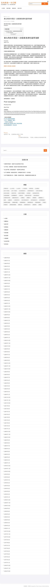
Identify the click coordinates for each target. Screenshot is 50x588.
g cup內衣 (12, 188)
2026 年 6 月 (7, 263)
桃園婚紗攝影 (15, 202)
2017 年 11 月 (7, 534)
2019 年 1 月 (7, 497)
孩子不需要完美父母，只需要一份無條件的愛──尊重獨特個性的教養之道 (20, 175)
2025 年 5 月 (7, 294)
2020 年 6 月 (7, 448)
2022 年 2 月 (7, 391)
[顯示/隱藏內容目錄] (20, 29)
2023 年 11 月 (7, 343)
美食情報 (9, 8)
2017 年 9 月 (7, 539)
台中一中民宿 (14, 190)
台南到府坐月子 (31, 190)
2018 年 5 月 (7, 517)
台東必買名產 (36, 195)
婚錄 (5, 200)
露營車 (5, 66)
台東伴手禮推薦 (21, 193)
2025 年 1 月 (7, 303)
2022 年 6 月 (7, 380)
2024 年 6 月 (7, 323)
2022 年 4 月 (7, 386)
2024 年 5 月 (7, 326)
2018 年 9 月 (7, 508)
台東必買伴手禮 (28, 195)
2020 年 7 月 (7, 445)
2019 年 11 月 (7, 468)
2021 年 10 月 (7, 403)
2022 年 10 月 (7, 368)
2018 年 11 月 (7, 502)
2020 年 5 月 (7, 451)
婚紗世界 (20, 8)
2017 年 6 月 (7, 548)
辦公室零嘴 (6, 241)
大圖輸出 (22, 197)
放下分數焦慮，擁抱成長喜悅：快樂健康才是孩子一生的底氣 (17, 172)
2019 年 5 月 (7, 485)
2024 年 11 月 (7, 309)
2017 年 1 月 (7, 562)
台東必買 (21, 195)
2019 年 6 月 (7, 482)
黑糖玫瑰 (34, 204)
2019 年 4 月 (7, 488)
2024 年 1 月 (7, 337)
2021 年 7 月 (7, 411)
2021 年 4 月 (7, 420)
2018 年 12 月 (7, 500)
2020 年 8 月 (7, 443)
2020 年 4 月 (7, 454)
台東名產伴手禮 (36, 193)
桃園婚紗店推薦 (7, 202)
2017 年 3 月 (7, 557)
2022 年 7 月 (7, 377)
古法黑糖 (37, 188)
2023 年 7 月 (7, 354)
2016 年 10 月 (7, 571)
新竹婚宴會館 (42, 200)
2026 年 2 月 (7, 269)
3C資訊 (3, 8)
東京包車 (9, 66)
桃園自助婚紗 (37, 202)
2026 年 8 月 (7, 257)
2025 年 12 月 (7, 274)
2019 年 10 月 (7, 471)
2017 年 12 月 (7, 531)
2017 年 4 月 (7, 554)
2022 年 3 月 (7, 388)
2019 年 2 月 (7, 494)
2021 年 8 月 (7, 408)
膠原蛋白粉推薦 (13, 204)
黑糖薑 (40, 204)
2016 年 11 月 (7, 568)
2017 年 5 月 (7, 551)
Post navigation (10, 32)
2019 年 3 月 (7, 491)
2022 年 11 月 (7, 366)
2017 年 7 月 (7, 545)
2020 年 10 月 (7, 437)
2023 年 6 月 (7, 357)
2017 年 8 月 (7, 542)
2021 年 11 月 (7, 400)
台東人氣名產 (6, 193)
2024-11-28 (7, 16)
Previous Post (14, 33)
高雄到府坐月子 (27, 204)
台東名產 (28, 193)
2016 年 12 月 (7, 565)
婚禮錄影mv (41, 197)
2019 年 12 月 (7, 465)
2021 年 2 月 (7, 425)
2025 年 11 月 (7, 277)
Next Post (14, 34)
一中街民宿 (25, 188)
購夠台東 (20, 204)
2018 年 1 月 (7, 528)
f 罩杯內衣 (6, 188)
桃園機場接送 (22, 202)
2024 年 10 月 (7, 311)
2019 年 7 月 (7, 480)
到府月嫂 (31, 188)
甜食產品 (6, 227)
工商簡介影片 (16, 200)
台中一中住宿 (6, 190)
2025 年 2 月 (7, 300)
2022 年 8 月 (7, 374)
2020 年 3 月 (7, 457)
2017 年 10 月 (7, 537)
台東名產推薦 (6, 195)
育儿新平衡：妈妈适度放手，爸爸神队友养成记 (14, 169)
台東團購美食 (14, 195)
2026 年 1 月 (7, 272)
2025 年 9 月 (7, 283)
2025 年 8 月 (7, 286)
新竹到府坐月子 (34, 200)
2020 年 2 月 (7, 460)
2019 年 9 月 (7, 474)
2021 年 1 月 (7, 428)
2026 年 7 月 (7, 260)
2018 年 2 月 (7, 525)
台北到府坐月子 (22, 190)
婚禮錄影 (34, 197)
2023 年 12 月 (7, 340)
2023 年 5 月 (7, 360)
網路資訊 (14, 8)
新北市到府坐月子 (25, 200)
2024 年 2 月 (7, 334)
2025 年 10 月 (7, 280)
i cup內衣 (18, 188)
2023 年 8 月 (7, 351)
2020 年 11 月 (7, 434)
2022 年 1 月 (7, 394)
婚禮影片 (28, 197)
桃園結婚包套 (30, 202)
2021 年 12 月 (7, 397)
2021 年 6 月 (7, 414)
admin (8, 21)
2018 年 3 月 (7, 522)
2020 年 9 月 (7, 440)
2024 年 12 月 (7, 306)
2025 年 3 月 (7, 297)
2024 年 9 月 (7, 314)
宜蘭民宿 (10, 200)
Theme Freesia (38, 586)
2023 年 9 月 (7, 349)
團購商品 (6, 221)
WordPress (47, 586)
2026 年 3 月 (7, 266)
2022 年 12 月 (7, 363)
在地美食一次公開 (8, 3)
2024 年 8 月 (7, 317)
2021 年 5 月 (7, 417)
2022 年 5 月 (7, 383)
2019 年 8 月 (7, 477)
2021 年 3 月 (7, 423)
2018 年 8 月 (7, 511)
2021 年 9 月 (7, 406)
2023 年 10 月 (7, 346)
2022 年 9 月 (7, 371)
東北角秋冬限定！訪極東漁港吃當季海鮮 (14, 31)
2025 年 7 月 (7, 289)
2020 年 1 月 (7, 462)
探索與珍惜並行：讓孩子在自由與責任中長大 (14, 164)
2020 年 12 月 (7, 431)
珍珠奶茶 (5, 204)
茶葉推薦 (6, 238)
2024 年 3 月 (7, 331)
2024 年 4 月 (7, 329)
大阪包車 (13, 66)
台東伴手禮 (14, 193)
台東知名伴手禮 (7, 197)
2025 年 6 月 (7, 292)
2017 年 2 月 (7, 559)
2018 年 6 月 (7, 514)
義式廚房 (6, 235)
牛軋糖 (44, 202)
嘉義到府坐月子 (15, 197)
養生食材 (6, 244)
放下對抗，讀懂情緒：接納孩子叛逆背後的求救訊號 (15, 166)
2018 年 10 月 (7, 505)
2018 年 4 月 (7, 519)
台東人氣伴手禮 (39, 190)
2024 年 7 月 (7, 320)
